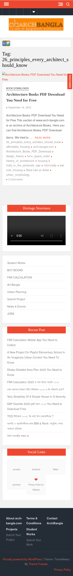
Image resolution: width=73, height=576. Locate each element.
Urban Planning (16, 292)
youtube (16, 469)
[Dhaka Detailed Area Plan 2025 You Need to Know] (6, 43)
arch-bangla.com (43, 147)
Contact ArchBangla (55, 520)
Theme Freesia (38, 564)
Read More (43, 137)
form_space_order (38, 156)
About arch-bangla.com (14, 520)
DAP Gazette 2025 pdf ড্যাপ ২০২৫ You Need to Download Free (34, 406)
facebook (36, 469)
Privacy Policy (62, 569)
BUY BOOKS (15, 270)
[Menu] (6, 4)
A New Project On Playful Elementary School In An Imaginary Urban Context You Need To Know (36, 357)
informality (50, 165)
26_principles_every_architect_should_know (33, 142)
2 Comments (15, 179)
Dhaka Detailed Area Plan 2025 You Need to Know (34, 372)
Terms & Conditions (33, 520)
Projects (11, 529)
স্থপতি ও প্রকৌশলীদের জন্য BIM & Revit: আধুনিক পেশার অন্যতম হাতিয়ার (35, 425)
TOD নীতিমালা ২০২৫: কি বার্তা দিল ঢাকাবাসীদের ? (30, 416)
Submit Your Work (33, 542)
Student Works (16, 263)
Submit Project (16, 299)
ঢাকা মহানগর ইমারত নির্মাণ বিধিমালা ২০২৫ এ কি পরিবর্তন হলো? (35, 389)
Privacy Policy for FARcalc (36, 487)
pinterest (16, 484)
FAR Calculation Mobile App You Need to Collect (32, 342)
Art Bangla (13, 285)
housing (42, 161)
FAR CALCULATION (19, 277)
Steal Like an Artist (37, 170)
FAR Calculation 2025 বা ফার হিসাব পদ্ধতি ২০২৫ (33, 382)
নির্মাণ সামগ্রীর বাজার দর (18, 436)
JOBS (10, 314)
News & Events (16, 306)
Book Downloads (17, 88)
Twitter (55, 469)
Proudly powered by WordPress (22, 559)
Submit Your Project (13, 537)
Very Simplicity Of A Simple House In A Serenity (36, 396)
